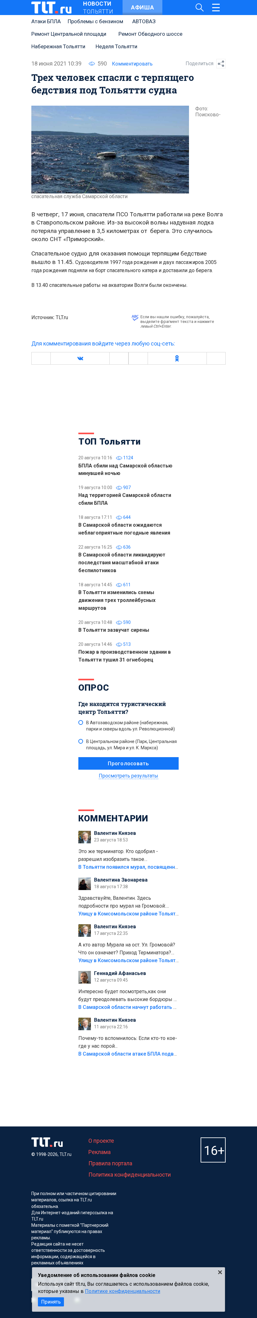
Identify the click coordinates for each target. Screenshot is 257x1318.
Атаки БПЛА (46, 21)
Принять (51, 1302)
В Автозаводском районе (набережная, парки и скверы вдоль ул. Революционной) (130, 725)
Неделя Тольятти (116, 46)
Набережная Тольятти (58, 46)
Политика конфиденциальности (129, 1174)
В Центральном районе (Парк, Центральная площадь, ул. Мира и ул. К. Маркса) (131, 744)
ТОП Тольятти (109, 441)
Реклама (99, 1152)
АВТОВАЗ (143, 21)
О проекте (101, 1140)
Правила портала (110, 1163)
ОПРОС (93, 688)
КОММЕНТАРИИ (113, 818)
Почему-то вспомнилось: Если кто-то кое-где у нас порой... (127, 1042)
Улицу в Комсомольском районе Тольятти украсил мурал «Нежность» (163, 914)
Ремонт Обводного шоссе (150, 34)
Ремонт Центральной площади (68, 34)
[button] (79, 358)
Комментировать (132, 64)
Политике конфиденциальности (122, 1291)
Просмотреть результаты (128, 776)
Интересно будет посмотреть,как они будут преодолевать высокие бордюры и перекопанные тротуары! (127, 996)
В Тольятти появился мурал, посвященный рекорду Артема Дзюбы (159, 867)
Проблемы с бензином (95, 21)
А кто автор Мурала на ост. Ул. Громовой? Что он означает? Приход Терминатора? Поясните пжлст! (126, 949)
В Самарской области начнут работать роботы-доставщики (151, 1007)
